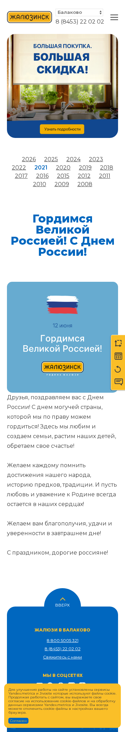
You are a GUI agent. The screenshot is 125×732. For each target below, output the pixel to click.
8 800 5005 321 (62, 640)
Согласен (18, 720)
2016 (42, 176)
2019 (85, 167)
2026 (29, 159)
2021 (41, 167)
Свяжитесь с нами (62, 657)
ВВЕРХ (62, 604)
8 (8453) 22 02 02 (80, 21)
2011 (104, 176)
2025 (51, 159)
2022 (19, 167)
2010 (39, 184)
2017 (21, 176)
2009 (62, 184)
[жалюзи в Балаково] (29, 17)
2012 (84, 176)
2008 (84, 184)
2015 (63, 176)
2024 (73, 159)
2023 (96, 159)
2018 (106, 167)
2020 (63, 167)
